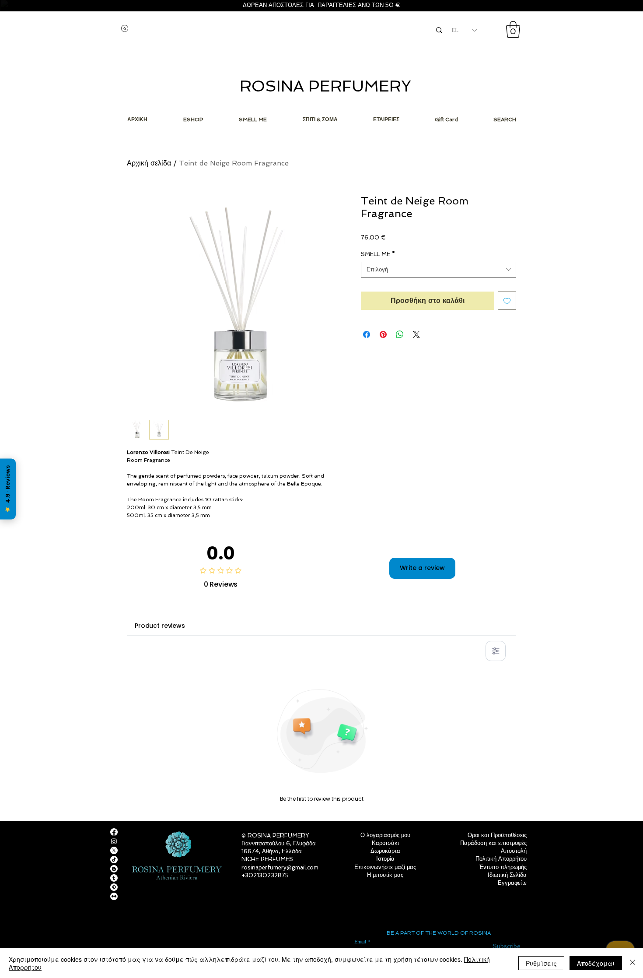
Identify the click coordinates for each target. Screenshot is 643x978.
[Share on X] (416, 334)
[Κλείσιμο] (632, 963)
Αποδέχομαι (596, 963)
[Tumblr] (114, 878)
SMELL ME (378, 254)
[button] (513, 29)
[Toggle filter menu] (496, 651)
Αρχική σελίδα (149, 163)
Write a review (422, 567)
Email (360, 941)
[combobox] (438, 270)
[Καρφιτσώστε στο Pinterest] (383, 334)
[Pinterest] (114, 887)
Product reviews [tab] (160, 625)
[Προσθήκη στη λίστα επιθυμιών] (507, 301)
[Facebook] (114, 832)
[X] (114, 850)
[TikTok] (114, 859)
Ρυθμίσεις (541, 963)
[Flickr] (114, 896)
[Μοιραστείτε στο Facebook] (366, 334)
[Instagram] (114, 841)
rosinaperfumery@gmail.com (279, 867)
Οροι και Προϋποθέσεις (497, 835)
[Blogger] (114, 868)
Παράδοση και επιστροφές (493, 843)
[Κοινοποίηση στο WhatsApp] (400, 334)
